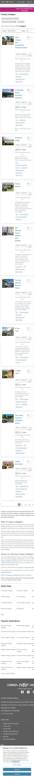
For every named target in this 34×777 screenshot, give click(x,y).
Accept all (17, 774)
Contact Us (29, 1)
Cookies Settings (17, 764)
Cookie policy (15, 761)
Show (23, 31)
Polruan (14, 559)
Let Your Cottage (21, 1)
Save (30, 37)
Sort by (4, 31)
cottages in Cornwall (13, 575)
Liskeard (26, 567)
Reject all (17, 769)
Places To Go (31, 5)
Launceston (20, 567)
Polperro (14, 560)
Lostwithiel (8, 560)
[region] (17, 761)
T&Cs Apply (24, 10)
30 (29, 504)
